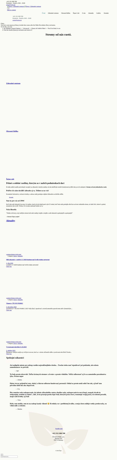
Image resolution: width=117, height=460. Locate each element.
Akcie (15, 256)
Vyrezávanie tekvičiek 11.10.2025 (16, 347)
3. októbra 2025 (10, 350)
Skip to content (11, 10)
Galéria (98, 13)
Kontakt (106, 13)
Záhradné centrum (53, 13)
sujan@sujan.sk (10, 5)
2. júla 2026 (9, 263)
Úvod (43, 13)
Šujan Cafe (76, 13)
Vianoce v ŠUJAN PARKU (14, 303)
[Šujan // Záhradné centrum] (24, 6)
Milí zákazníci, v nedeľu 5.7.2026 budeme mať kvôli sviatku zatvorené (28, 259)
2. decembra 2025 (11, 307)
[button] (11, 197)
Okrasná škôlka (65, 13)
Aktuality (91, 13)
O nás (83, 13)
